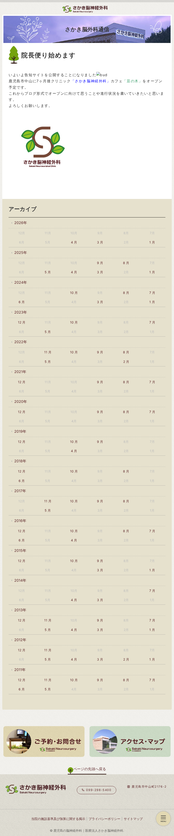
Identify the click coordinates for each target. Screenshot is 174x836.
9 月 (100, 263)
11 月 (47, 352)
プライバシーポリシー (104, 819)
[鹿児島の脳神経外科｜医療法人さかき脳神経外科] (54, 8)
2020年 (20, 401)
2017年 (20, 491)
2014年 (20, 580)
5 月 (48, 272)
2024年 (20, 282)
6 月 (22, 302)
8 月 (126, 263)
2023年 (20, 312)
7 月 (152, 293)
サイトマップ (133, 819)
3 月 (100, 242)
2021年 (20, 371)
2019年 (20, 431)
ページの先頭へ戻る (89, 769)
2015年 (20, 550)
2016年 (20, 520)
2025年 (20, 252)
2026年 (20, 222)
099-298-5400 (98, 790)
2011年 (20, 669)
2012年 (20, 640)
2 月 (126, 362)
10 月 (74, 293)
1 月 (152, 242)
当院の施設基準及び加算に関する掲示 (58, 819)
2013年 (20, 610)
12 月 (21, 322)
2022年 (20, 342)
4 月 (74, 242)
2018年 (20, 461)
